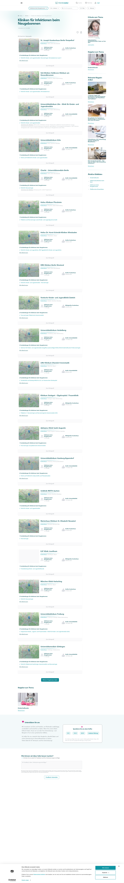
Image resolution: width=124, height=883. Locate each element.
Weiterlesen (21, 710)
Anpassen (104, 872)
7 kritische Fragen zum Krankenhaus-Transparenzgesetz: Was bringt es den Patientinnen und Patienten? (96, 97)
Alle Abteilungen (23, 60)
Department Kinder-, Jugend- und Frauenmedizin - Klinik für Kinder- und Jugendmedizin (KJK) (45, 631)
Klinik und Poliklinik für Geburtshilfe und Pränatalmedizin (35, 476)
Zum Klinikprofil (50, 65)
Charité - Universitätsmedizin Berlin (55, 170)
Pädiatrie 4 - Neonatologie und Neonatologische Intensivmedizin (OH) (39, 413)
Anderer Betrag (93, 733)
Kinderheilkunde (23, 708)
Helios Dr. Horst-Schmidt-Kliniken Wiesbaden (59, 232)
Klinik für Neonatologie (27, 188)
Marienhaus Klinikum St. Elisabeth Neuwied (58, 521)
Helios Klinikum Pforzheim (51, 202)
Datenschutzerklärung (44, 772)
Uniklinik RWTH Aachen (50, 491)
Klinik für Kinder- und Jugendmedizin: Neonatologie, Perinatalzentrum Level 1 (41, 58)
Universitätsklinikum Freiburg (52, 614)
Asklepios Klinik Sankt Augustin (53, 428)
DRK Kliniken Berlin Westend (52, 265)
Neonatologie (24, 538)
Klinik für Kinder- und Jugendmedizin (30, 123)
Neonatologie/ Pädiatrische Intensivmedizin (32, 315)
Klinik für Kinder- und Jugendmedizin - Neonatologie (34, 282)
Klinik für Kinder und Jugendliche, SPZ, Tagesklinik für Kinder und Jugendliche (41, 250)
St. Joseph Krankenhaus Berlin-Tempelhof (57, 40)
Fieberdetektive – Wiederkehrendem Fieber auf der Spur (97, 41)
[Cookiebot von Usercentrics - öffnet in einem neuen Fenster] (12, 880)
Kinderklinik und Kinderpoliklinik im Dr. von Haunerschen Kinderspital (39, 380)
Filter (83, 8)
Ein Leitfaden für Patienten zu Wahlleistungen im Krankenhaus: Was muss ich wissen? (96, 119)
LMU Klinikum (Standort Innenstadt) (55, 363)
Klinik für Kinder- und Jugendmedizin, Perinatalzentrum (35, 91)
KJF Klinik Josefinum (49, 551)
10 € (75, 733)
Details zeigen (25, 880)
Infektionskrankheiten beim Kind (97, 181)
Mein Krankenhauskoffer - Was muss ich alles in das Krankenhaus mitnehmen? (97, 162)
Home (21, 15)
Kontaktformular (26, 772)
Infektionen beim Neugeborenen (94, 185)
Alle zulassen (105, 867)
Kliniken (27, 15)
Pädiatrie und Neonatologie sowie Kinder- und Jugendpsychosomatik (39, 220)
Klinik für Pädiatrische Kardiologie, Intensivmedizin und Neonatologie (39, 664)
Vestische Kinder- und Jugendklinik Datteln (58, 298)
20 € (82, 733)
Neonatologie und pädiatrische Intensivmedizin (33, 445)
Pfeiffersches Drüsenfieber (97, 189)
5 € (68, 733)
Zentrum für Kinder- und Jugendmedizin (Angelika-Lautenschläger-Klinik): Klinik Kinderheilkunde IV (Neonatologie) (50, 348)
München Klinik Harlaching (51, 581)
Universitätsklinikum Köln (51, 140)
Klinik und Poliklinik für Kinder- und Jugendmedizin (34, 157)
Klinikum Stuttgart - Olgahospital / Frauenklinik (59, 395)
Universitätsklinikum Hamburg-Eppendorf (57, 458)
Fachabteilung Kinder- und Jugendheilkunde (32, 569)
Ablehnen (105, 877)
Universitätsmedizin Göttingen (53, 647)
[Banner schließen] (118, 866)
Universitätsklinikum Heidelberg (53, 330)
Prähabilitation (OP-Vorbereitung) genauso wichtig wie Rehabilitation (97, 140)
